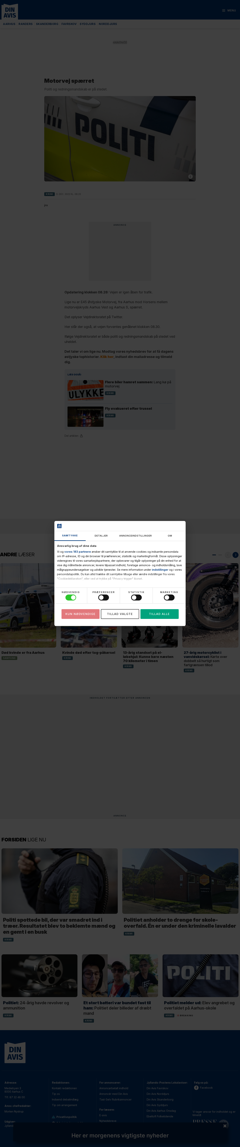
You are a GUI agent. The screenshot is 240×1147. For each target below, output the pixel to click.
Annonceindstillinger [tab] (135, 535)
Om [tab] (170, 535)
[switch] (103, 598)
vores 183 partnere (77, 551)
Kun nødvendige (80, 614)
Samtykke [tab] (70, 535)
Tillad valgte (120, 614)
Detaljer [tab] (101, 535)
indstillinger (160, 569)
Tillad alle (159, 614)
